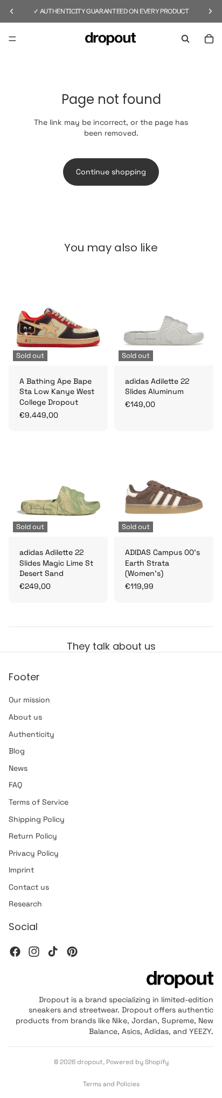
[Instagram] (33, 951)
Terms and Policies (111, 1084)
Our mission (29, 700)
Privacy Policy (34, 853)
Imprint (21, 870)
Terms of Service (38, 802)
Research (25, 904)
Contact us (29, 887)
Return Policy (33, 836)
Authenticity (31, 734)
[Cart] (209, 39)
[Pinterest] (72, 951)
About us (25, 717)
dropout (90, 1062)
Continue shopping (111, 172)
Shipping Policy (37, 819)
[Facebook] (15, 951)
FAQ (15, 785)
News (18, 768)
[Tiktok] (52, 951)
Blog (17, 751)
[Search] (185, 39)
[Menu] (12, 38)
